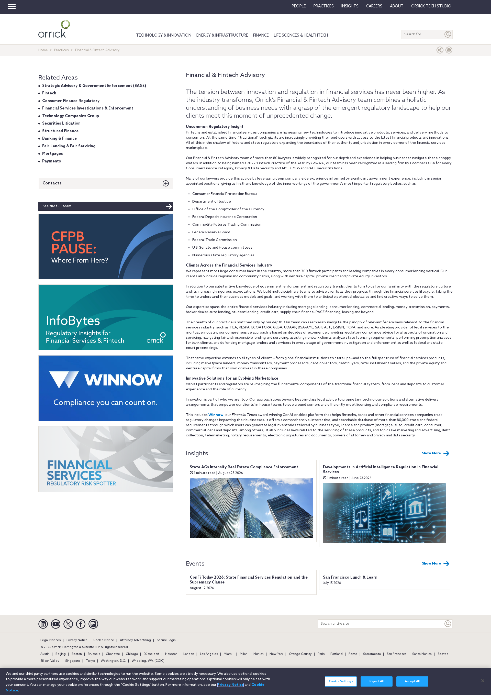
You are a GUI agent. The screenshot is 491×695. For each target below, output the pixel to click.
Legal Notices (50, 640)
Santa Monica (422, 654)
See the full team (56, 206)
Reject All (377, 681)
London (188, 654)
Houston (171, 654)
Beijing (60, 654)
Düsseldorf (151, 654)
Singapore (72, 661)
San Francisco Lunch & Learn (350, 577)
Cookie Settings (341, 681)
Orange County (300, 654)
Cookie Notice (103, 640)
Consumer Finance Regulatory (70, 101)
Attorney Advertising (135, 640)
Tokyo (90, 661)
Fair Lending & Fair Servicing (68, 146)
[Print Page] (449, 51)
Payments (51, 161)
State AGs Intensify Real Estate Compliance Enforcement (244, 467)
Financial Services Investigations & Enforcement (87, 108)
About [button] (397, 6)
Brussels (94, 654)
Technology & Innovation (163, 35)
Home (43, 50)
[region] (245, 681)
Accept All (412, 681)
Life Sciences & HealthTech (301, 35)
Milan (244, 654)
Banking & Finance (59, 138)
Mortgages (52, 153)
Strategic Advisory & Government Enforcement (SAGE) (94, 86)
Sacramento (372, 654)
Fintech (49, 93)
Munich (258, 654)
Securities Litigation (61, 123)
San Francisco (396, 654)
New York (276, 654)
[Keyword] (448, 623)
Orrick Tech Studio (431, 6)
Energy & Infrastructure (222, 35)
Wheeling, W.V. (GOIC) (148, 661)
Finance (261, 35)
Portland (336, 654)
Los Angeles (209, 654)
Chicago (132, 654)
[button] (440, 51)
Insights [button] (350, 6)
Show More (431, 453)
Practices (324, 6)
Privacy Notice (76, 640)
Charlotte (113, 654)
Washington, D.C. (113, 661)
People (299, 6)
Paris (321, 654)
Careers (374, 6)
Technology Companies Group (70, 116)
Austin (45, 654)
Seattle (443, 654)
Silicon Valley (49, 661)
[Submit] (448, 34)
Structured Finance (60, 131)
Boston (77, 654)
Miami (228, 654)
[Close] (482, 680)
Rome (353, 654)
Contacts (52, 183)
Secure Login (166, 640)
